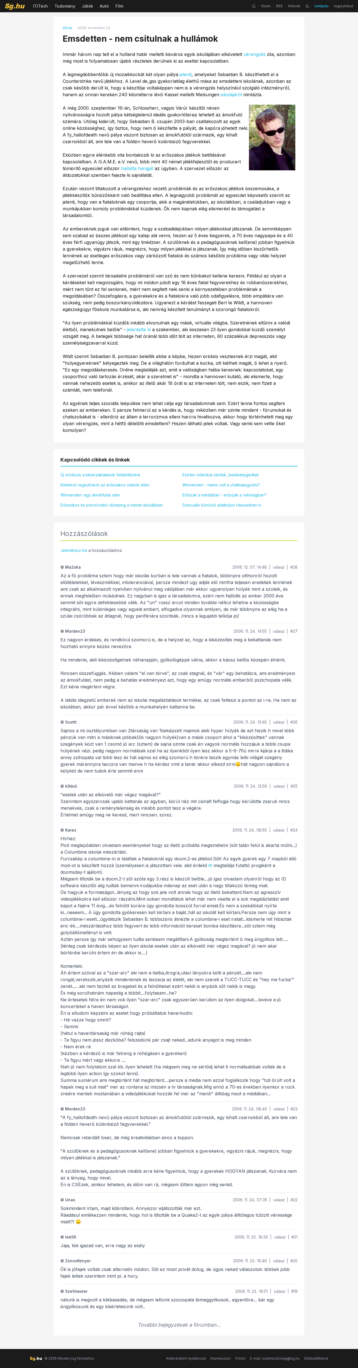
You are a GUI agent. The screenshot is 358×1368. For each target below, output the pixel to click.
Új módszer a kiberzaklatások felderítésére (100, 474)
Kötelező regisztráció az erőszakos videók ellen (105, 484)
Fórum (240, 1358)
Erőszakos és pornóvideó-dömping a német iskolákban (111, 505)
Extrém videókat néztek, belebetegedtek (220, 474)
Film (119, 6)
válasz (278, 567)
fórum (266, 6)
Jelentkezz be (73, 550)
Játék (87, 6)
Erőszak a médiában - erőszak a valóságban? (224, 495)
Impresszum (220, 1358)
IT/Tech (40, 6)
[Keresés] (254, 6)
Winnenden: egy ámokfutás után (90, 495)
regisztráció (344, 6)
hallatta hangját (137, 168)
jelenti (186, 74)
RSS (279, 6)
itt (210, 865)
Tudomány (65, 6)
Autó (104, 6)
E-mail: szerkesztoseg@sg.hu (275, 1358)
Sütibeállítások (316, 1358)
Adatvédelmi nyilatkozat (186, 1358)
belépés (322, 6)
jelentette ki (139, 329)
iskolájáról (231, 94)
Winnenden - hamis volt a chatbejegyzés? (221, 484)
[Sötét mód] (307, 6)
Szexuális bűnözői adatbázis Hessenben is (221, 505)
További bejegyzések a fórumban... (179, 1325)
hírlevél (294, 6)
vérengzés (255, 54)
